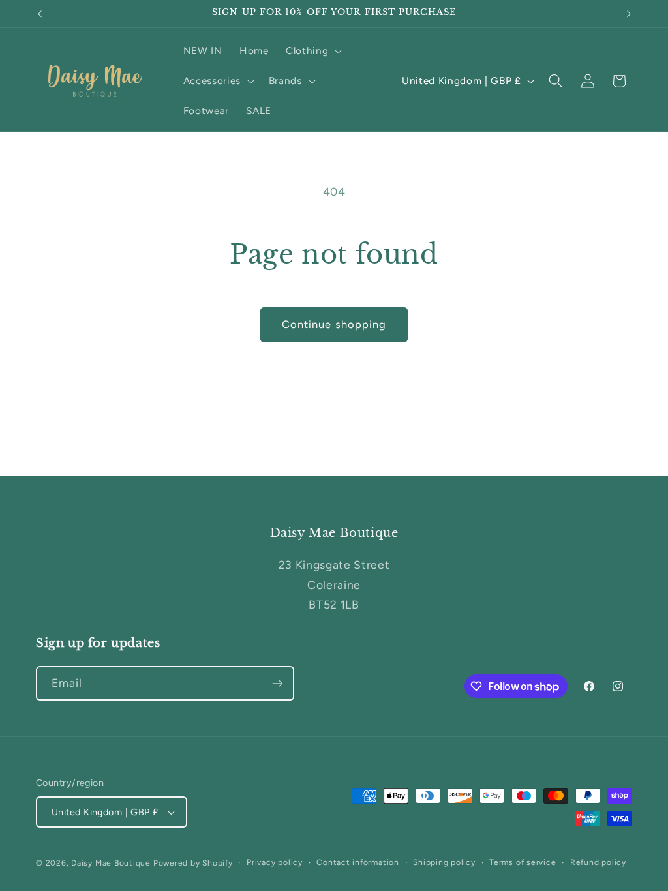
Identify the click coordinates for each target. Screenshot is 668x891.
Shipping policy (444, 862)
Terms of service (522, 862)
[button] (312, 51)
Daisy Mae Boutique (112, 863)
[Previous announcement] (39, 13)
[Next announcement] (629, 13)
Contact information (357, 862)
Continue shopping (334, 324)
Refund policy (598, 862)
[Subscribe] (277, 683)
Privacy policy (275, 862)
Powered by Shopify (193, 863)
